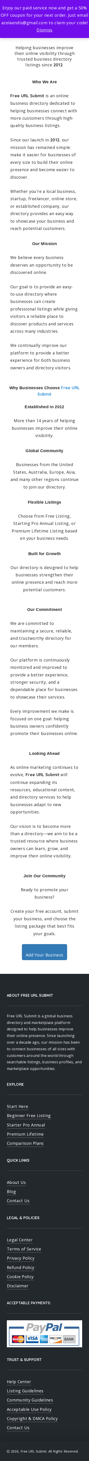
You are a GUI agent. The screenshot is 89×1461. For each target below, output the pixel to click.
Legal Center (20, 1239)
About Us (16, 1182)
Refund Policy (20, 1267)
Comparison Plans (25, 1143)
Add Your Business (44, 955)
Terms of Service (24, 1249)
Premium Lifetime (25, 1134)
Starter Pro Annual (26, 1125)
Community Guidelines (30, 1400)
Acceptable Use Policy (29, 1409)
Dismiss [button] (44, 30)
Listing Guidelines (25, 1390)
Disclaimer (18, 1285)
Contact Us (18, 1200)
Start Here (17, 1106)
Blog (11, 1191)
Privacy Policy (20, 1258)
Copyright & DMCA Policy (32, 1418)
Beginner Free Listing (29, 1115)
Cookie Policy (20, 1276)
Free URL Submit (34, 1451)
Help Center (19, 1381)
